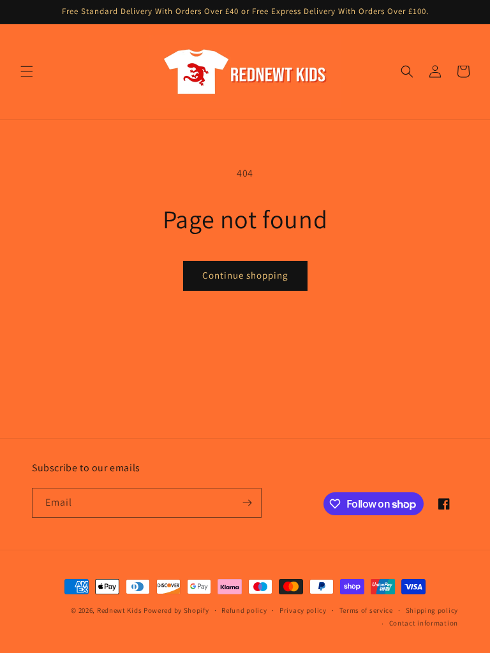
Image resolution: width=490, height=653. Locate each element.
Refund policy (244, 610)
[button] (27, 71)
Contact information (423, 623)
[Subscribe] (247, 503)
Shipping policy (432, 610)
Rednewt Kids (119, 610)
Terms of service (366, 610)
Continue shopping (245, 275)
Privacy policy (303, 610)
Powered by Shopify (176, 610)
